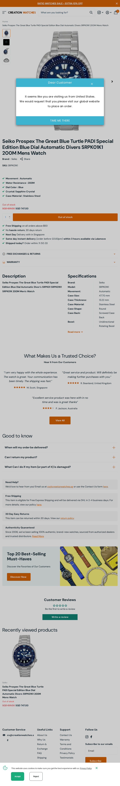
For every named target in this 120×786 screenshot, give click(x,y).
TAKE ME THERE (60, 120)
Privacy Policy (86, 768)
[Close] (105, 768)
